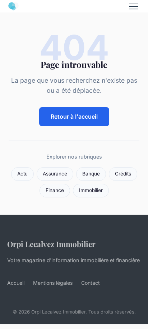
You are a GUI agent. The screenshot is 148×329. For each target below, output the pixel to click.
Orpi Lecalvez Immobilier (51, 244)
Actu (22, 174)
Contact (90, 283)
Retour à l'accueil (74, 116)
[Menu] (133, 6)
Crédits (123, 174)
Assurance (55, 174)
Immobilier (91, 190)
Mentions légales (53, 283)
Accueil (15, 283)
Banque (91, 174)
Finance (55, 190)
